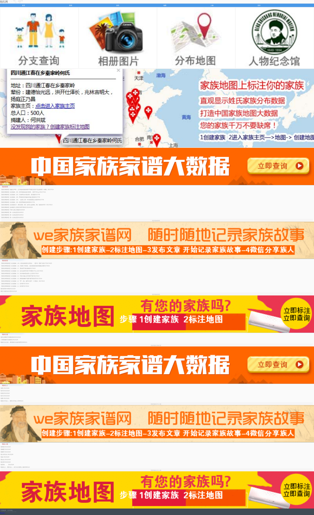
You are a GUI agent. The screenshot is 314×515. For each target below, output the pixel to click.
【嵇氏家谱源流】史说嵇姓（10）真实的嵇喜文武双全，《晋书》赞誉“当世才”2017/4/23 (26, 263)
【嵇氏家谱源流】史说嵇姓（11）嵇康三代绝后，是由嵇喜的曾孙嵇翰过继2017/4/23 (25, 266)
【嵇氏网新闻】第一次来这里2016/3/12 (12, 212)
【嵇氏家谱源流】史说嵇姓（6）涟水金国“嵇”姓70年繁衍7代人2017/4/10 (22, 271)
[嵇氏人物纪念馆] (274, 38)
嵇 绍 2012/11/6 (5, 396)
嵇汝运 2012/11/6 (6, 459)
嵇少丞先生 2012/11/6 (7, 454)
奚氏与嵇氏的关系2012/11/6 (9, 291)
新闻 (70, 5)
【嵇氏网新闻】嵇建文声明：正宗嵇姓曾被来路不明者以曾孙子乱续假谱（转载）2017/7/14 (27, 189)
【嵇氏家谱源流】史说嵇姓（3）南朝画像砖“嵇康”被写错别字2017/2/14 (21, 278)
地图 (164, 5)
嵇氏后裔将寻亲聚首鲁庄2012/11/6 (11, 337)
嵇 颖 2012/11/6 (5, 393)
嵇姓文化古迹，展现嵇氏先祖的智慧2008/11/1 (14, 342)
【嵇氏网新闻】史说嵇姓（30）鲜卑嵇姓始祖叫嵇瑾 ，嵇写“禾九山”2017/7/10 (23, 192)
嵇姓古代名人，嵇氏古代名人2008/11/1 (12, 401)
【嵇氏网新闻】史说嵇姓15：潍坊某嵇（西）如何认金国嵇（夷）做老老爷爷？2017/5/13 (26, 204)
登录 (259, 5)
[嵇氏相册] (118, 38)
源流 (117, 5)
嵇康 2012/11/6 (5, 398)
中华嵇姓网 (3, 510)
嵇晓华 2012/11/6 (6, 452)
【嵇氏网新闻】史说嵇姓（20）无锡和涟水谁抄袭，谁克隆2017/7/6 (20, 194)
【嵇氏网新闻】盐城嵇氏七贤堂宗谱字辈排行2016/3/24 (17, 207)
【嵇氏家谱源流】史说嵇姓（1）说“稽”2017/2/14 (15, 283)
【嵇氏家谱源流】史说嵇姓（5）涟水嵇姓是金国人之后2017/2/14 (20, 273)
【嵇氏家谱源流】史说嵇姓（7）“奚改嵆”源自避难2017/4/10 (18, 268)
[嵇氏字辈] (39, 38)
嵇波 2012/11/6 (5, 457)
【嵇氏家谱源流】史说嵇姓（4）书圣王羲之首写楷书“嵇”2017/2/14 (20, 276)
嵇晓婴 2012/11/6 (6, 449)
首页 (23, 5)
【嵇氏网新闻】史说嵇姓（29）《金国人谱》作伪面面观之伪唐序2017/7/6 (22, 199)
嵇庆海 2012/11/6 (7, 464)
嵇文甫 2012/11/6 (6, 462)
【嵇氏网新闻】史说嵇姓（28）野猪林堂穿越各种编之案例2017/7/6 (20, 197)
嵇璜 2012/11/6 (5, 388)
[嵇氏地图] (196, 38)
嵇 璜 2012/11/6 (5, 390)
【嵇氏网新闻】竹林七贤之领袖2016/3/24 (13, 210)
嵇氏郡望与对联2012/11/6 (8, 288)
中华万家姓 (10, 510)
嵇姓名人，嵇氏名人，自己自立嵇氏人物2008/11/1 (15, 467)
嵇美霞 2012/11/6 (6, 447)
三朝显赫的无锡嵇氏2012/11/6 (9, 339)
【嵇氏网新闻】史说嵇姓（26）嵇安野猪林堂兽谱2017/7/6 (18, 202)
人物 (211, 5)
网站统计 (2, 513)
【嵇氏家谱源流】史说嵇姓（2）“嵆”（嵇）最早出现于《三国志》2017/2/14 (23, 281)
